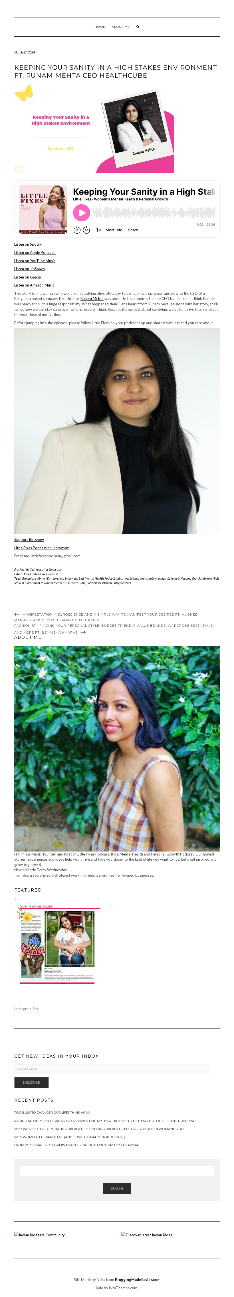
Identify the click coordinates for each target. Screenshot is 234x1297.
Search (117, 1188)
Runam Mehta (92, 298)
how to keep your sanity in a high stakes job (151, 578)
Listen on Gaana (27, 277)
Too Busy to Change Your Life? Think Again (52, 1112)
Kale (99, 1288)
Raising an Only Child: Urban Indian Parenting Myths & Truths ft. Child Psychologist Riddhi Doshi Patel (106, 1121)
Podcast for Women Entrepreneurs (108, 583)
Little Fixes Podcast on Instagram (41, 548)
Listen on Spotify (28, 244)
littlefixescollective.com (43, 569)
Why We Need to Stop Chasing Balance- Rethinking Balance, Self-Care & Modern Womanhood (98, 1129)
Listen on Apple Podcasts (35, 252)
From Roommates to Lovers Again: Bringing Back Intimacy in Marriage (78, 1145)
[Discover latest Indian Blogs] (146, 1234)
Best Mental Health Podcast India (100, 578)
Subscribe (31, 1082)
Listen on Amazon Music (34, 285)
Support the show (29, 539)
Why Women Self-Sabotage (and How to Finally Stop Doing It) (69, 1137)
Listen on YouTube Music (34, 260)
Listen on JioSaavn (29, 268)
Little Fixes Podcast (45, 574)
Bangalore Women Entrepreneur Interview (49, 578)
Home (100, 27)
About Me (121, 27)
